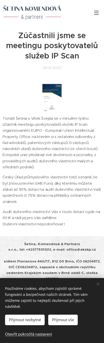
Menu (96, 13)
